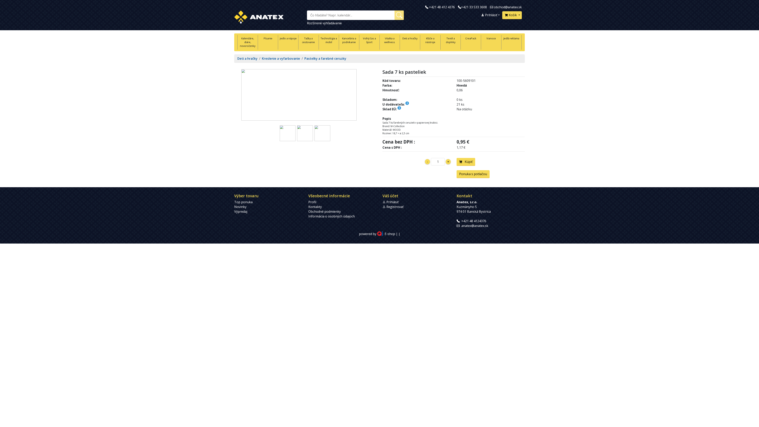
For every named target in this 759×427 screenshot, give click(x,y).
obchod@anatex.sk (508, 7)
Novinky (240, 207)
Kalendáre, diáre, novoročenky (247, 42)
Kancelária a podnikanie (349, 40)
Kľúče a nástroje (430, 40)
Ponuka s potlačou (473, 174)
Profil (312, 202)
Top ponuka (243, 202)
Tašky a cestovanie (308, 40)
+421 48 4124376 (473, 221)
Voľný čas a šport (369, 40)
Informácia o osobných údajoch (331, 216)
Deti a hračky (409, 38)
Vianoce (491, 38)
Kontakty (315, 207)
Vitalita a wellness (389, 40)
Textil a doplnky (450, 40)
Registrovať (395, 207)
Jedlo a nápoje (288, 38)
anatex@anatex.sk (474, 226)
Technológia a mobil (329, 40)
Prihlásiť (490, 15)
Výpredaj (240, 211)
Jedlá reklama (511, 38)
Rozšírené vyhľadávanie (324, 23)
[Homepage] (259, 16)
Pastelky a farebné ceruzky (325, 58)
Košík (513, 15)
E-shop (390, 234)
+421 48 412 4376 (442, 7)
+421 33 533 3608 (474, 7)
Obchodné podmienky (324, 211)
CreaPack (470, 38)
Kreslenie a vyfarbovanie (281, 58)
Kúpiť (467, 162)
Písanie (268, 38)
